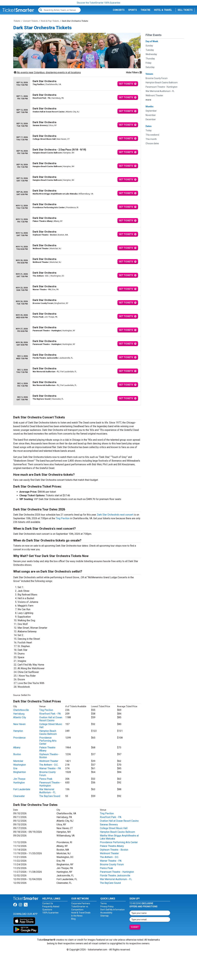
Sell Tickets (185, 9)
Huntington (19, 782)
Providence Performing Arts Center (47, 740)
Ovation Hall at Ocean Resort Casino (50, 719)
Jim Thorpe (19, 778)
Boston (17, 754)
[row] (77, 84)
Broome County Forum (112, 864)
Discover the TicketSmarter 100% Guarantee (98, 3)
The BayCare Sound (49, 796)
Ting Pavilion (63, 518)
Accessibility (106, 912)
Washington (19, 764)
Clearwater (19, 796)
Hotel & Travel (163, 9)
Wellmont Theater (48, 761)
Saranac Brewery (109, 824)
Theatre (145, 9)
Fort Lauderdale (21, 789)
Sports (132, 9)
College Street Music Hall (113, 828)
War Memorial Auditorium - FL (47, 791)
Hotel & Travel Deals (80, 912)
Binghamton (19, 772)
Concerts (119, 9)
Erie (15, 768)
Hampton (18, 730)
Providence (19, 737)
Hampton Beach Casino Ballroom (48, 732)
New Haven (19, 724)
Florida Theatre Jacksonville (115, 875)
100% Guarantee (50, 912)
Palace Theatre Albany (112, 846)
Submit (135, 927)
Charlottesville (21, 710)
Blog (73, 919)
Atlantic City (19, 717)
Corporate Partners (80, 903)
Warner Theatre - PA (50, 768)
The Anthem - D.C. (48, 764)
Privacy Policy (107, 906)
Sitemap (104, 915)
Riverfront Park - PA (50, 713)
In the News (76, 915)
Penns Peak (45, 778)
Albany (16, 747)
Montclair (18, 761)
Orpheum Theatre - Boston (114, 849)
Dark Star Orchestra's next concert (115, 514)
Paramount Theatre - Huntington (50, 784)
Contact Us (47, 903)
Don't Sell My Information (112, 909)
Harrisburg (18, 713)
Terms (103, 903)
